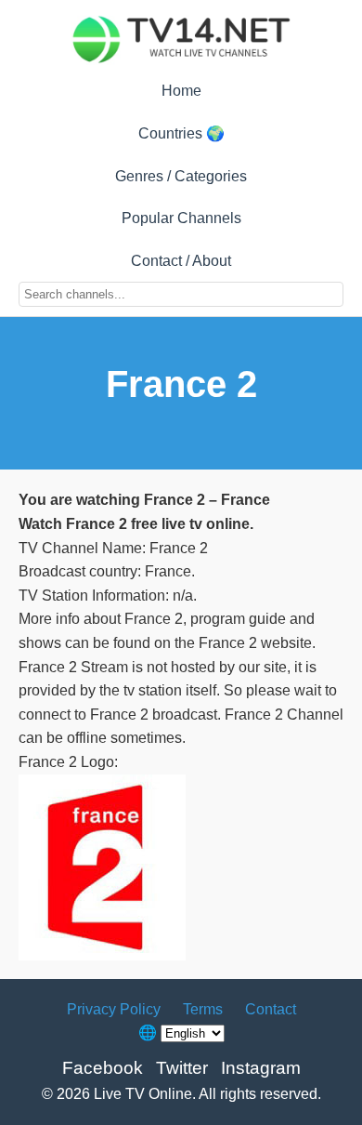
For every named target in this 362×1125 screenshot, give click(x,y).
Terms (203, 1009)
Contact (270, 1009)
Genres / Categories (181, 176)
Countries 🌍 (181, 133)
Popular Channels (181, 218)
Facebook (102, 1068)
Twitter (182, 1068)
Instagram (261, 1068)
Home (181, 91)
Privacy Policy (114, 1009)
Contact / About (181, 261)
